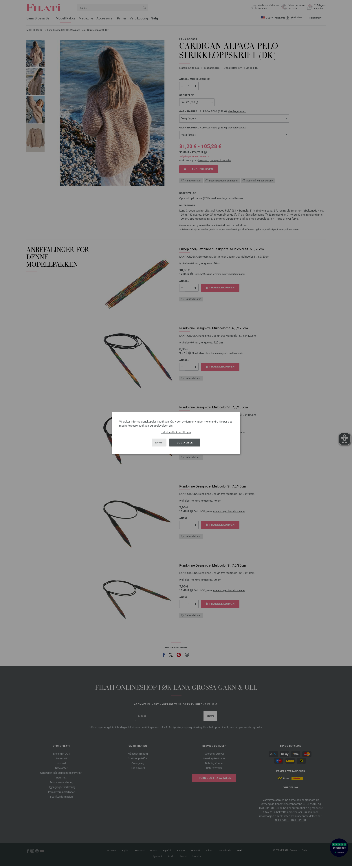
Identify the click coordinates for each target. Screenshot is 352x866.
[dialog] (176, 433)
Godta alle (185, 442)
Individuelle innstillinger (176, 432)
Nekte (159, 442)
